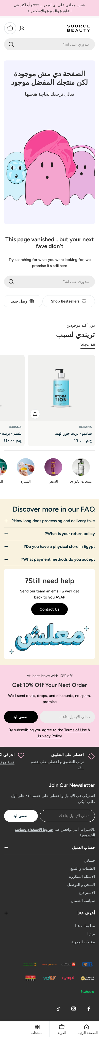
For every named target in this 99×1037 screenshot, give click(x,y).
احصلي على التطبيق (67, 754)
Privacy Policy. (49, 736)
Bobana (85, 427)
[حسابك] (22, 28)
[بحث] (11, 44)
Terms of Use (75, 730)
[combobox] (49, 44)
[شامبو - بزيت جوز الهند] (61, 388)
